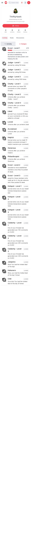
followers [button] (19, 31)
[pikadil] (5, 2)
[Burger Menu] (2, 2)
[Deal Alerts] (21, 2)
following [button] (25, 31)
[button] (10, 3)
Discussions (20, 38)
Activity (9, 44)
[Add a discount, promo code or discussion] (28, 2)
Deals (12, 38)
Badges (24, 44)
